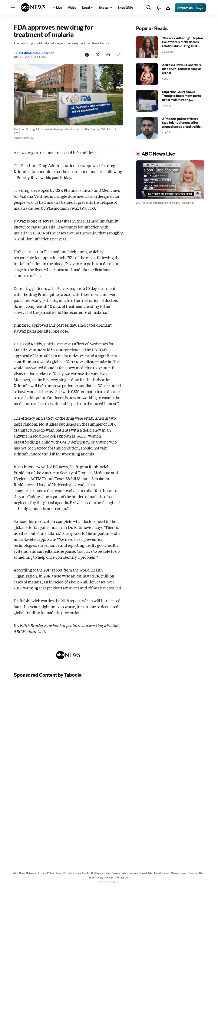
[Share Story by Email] (108, 55)
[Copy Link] (119, 55)
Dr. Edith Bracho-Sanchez (35, 53)
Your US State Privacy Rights (72, 873)
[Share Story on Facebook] (87, 55)
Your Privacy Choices (101, 877)
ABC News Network (24, 873)
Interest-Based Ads (140, 873)
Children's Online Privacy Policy (109, 873)
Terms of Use (195, 873)
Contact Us (121, 877)
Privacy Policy (46, 873)
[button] (13, 7)
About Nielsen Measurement (170, 873)
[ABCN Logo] (33, 7)
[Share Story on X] (97, 55)
